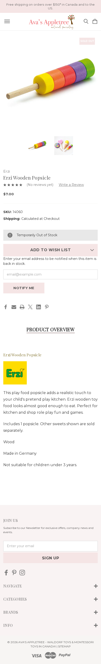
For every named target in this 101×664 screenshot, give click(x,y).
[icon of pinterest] (14, 572)
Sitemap (64, 646)
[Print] (22, 307)
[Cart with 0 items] (94, 22)
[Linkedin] (38, 307)
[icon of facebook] (6, 572)
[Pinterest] (46, 307)
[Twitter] (30, 307)
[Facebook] (5, 307)
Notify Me (23, 288)
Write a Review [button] (71, 185)
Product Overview (51, 329)
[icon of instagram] (22, 572)
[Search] (86, 22)
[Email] (14, 307)
